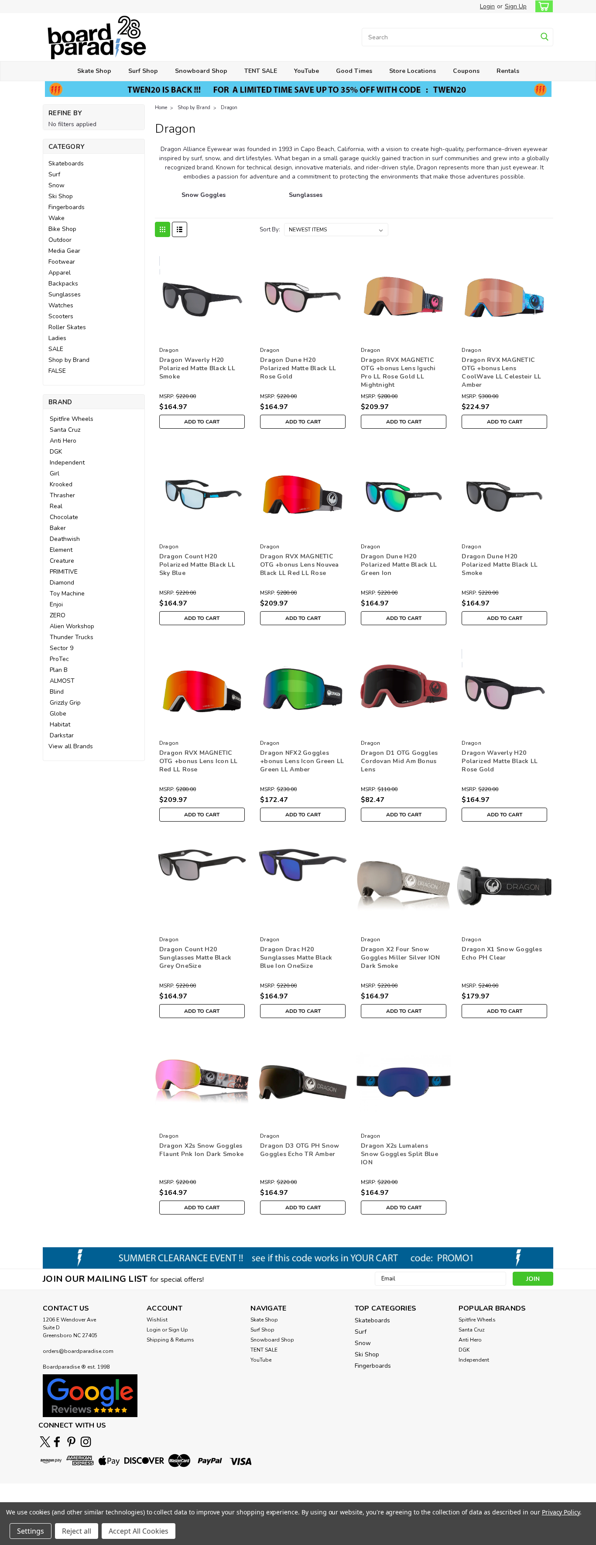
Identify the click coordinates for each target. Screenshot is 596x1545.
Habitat (60, 724)
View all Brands (70, 746)
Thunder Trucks (71, 637)
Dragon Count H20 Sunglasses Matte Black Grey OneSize (195, 957)
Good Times (354, 71)
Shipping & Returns (170, 1339)
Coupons (466, 71)
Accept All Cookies (138, 1531)
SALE (55, 349)
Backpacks (63, 283)
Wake (56, 218)
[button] (90, 1395)
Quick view (201, 337)
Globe (58, 713)
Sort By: (270, 230)
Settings (30, 1531)
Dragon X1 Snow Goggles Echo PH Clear (502, 953)
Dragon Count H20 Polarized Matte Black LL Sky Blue (197, 564)
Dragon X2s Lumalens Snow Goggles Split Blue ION (399, 1154)
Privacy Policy (561, 1512)
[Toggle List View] (179, 229)
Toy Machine (67, 593)
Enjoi (56, 604)
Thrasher (62, 495)
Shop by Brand (68, 360)
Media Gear (64, 251)
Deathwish (65, 539)
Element (61, 550)
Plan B (59, 670)
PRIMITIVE (64, 572)
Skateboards (66, 163)
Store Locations (412, 71)
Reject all (76, 1531)
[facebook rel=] (56, 1441)
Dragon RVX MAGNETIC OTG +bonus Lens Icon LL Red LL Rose (198, 761)
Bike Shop (62, 229)
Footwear (61, 262)
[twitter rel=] (45, 1441)
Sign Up (516, 6)
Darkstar (62, 735)
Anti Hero (63, 441)
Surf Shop (143, 71)
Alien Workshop (72, 626)
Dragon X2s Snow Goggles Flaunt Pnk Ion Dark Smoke (201, 1150)
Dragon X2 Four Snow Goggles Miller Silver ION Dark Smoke (400, 957)
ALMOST (62, 681)
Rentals (508, 71)
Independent (67, 462)
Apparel (59, 272)
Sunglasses (64, 294)
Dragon (229, 107)
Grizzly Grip (65, 703)
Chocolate (64, 517)
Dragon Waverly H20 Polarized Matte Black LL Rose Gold (500, 761)
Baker (58, 528)
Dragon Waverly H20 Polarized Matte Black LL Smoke (197, 368)
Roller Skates (67, 327)
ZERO (57, 615)
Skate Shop (94, 71)
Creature (62, 561)
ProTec (59, 659)
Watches (60, 305)
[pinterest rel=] (71, 1441)
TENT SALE (260, 71)
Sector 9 (61, 648)
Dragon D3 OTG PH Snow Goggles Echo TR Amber (299, 1150)
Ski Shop (60, 196)
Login (487, 6)
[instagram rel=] (85, 1441)
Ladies (57, 338)
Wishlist (157, 1319)
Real (56, 506)
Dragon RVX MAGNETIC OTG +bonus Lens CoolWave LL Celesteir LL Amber (501, 372)
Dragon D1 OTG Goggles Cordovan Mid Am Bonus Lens (399, 761)
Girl (54, 473)
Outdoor (60, 240)
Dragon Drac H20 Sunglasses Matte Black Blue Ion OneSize (296, 957)
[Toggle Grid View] (162, 229)
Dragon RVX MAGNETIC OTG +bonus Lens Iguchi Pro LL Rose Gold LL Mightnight (398, 372)
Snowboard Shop (201, 71)
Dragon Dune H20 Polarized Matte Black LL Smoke (500, 564)
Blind (57, 692)
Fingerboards (66, 207)
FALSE (57, 371)
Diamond (62, 582)
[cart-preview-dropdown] (542, 6)
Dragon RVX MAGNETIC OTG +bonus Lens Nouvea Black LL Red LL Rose (299, 564)
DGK (56, 451)
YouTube (306, 71)
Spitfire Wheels (71, 419)
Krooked (61, 484)
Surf (54, 174)
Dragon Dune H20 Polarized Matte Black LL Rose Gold (298, 368)
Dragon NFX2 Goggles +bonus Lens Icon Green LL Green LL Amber (302, 761)
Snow (56, 185)
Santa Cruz (65, 430)
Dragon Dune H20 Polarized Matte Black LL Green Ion (399, 564)
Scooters (60, 316)
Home (161, 107)
